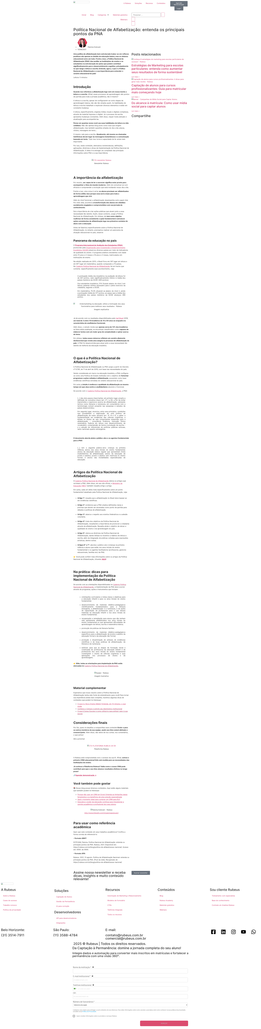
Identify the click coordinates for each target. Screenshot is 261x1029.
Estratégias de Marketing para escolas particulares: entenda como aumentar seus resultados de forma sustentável (157, 69)
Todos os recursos (114, 914)
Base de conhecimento (220, 900)
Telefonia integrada (114, 910)
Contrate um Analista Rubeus (223, 905)
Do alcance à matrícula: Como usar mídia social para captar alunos (159, 104)
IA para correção (62, 906)
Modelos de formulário (116, 900)
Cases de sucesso (10, 900)
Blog (92, 15)
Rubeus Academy (166, 900)
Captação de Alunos (64, 897)
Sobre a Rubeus (9, 896)
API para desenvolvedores (66, 918)
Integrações (60, 923)
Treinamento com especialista (223, 896)
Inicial (84, 15)
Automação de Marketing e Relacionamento (124, 896)
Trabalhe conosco (10, 905)
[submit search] (163, 15)
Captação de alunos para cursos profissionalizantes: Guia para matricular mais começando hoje (159, 89)
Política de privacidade (12, 910)
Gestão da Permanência (65, 901)
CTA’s (109, 905)
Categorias (102, 15)
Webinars (123, 20)
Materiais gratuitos (120, 15)
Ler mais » (135, 77)
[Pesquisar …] (146, 15)
